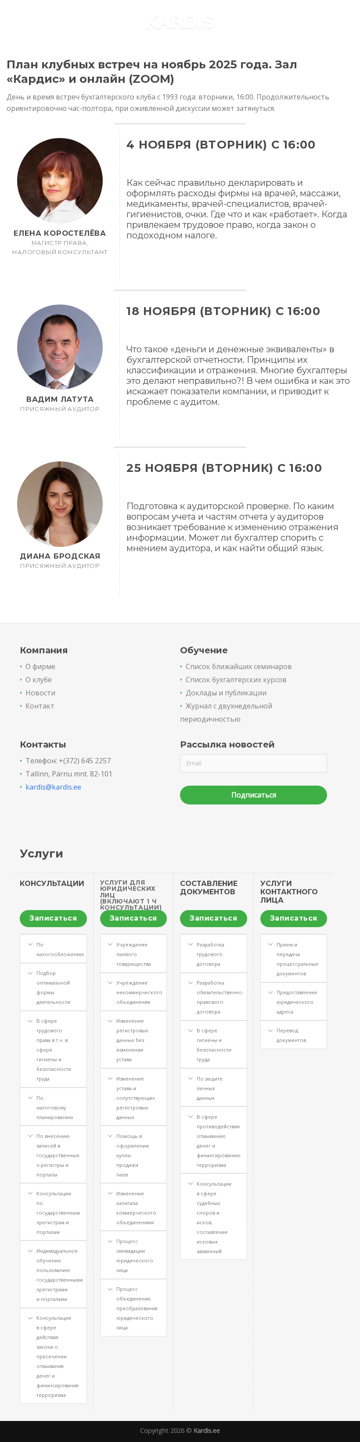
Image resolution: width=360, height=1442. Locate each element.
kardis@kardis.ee (53, 787)
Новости (40, 693)
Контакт (39, 706)
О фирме (40, 666)
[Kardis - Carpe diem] (180, 22)
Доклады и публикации (226, 693)
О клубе (38, 679)
